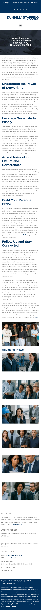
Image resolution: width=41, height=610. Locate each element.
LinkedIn (24, 235)
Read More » (17, 524)
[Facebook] (15, 9)
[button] (20, 25)
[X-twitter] (20, 9)
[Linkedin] (23, 9)
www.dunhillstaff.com (12, 558)
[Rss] (17, 9)
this (36, 317)
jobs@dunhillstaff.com (14, 555)
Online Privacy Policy (8, 583)
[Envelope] (26, 9)
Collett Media (16, 604)
